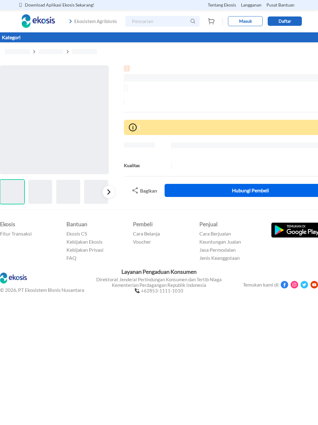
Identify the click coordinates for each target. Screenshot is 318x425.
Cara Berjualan (215, 233)
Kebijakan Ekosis (84, 242)
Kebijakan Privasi (84, 250)
